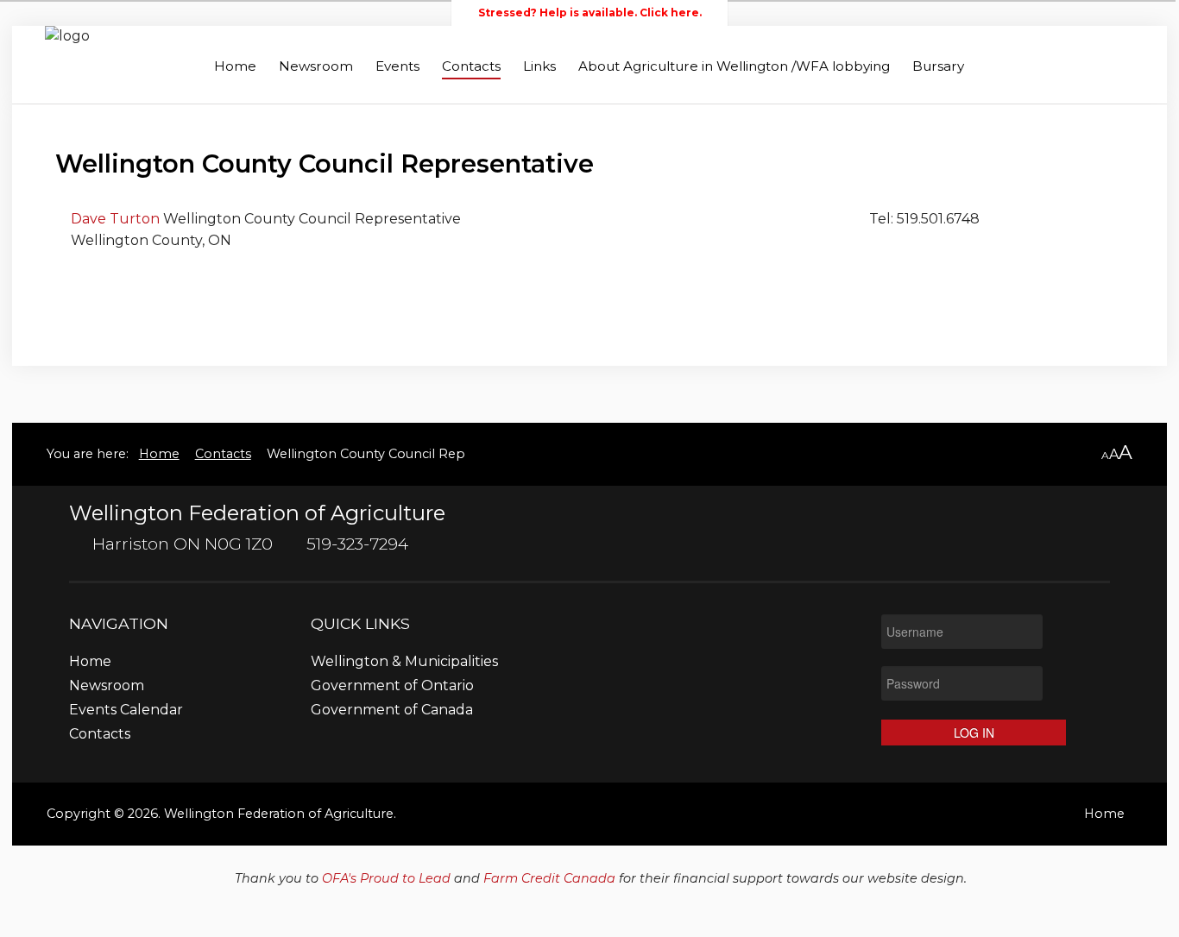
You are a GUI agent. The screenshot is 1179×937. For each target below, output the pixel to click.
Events (397, 66)
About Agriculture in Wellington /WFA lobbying (734, 66)
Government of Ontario (392, 686)
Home (235, 66)
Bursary (938, 66)
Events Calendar (126, 710)
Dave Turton (117, 219)
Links (539, 66)
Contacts (471, 66)
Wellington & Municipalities (404, 662)
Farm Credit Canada (549, 878)
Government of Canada (392, 710)
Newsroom (316, 66)
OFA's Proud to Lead (386, 878)
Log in (974, 732)
